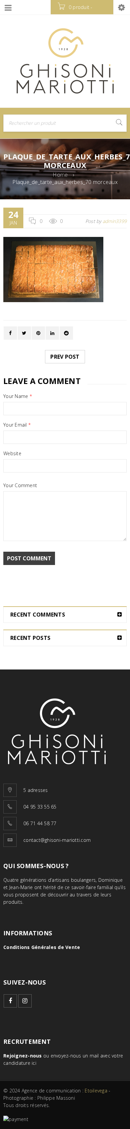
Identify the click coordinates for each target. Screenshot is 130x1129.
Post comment (29, 558)
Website (12, 454)
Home (60, 174)
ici (34, 1063)
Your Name (17, 396)
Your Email (17, 425)
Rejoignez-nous (22, 1055)
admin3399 (115, 221)
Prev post (64, 356)
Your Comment (20, 485)
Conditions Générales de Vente (41, 947)
